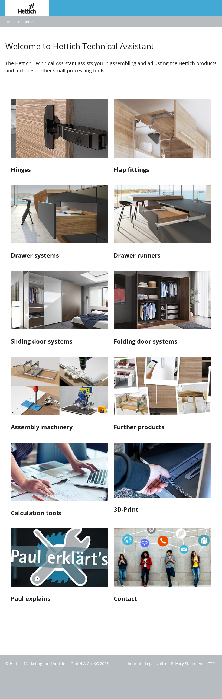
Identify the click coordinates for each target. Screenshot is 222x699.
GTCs (212, 663)
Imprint (134, 663)
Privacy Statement (187, 663)
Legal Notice (156, 663)
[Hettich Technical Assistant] (27, 7)
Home (10, 21)
